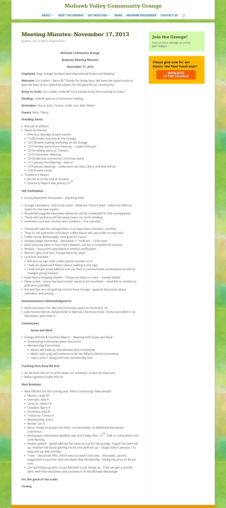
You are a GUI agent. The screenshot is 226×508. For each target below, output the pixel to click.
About (46, 15)
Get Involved (97, 15)
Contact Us (169, 15)
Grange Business (57, 40)
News (118, 15)
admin (27, 40)
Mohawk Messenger (141, 15)
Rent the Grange (70, 15)
